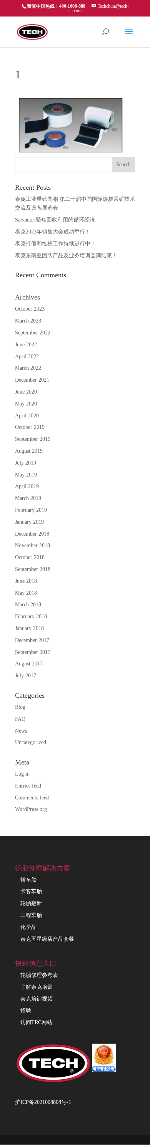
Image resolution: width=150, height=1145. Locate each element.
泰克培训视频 (36, 999)
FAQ (20, 719)
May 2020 (26, 404)
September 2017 (32, 652)
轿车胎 (28, 880)
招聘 (25, 1011)
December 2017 (32, 640)
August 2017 (29, 664)
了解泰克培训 (36, 987)
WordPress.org (31, 809)
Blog (20, 707)
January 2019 (29, 522)
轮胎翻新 (31, 903)
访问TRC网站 (36, 1022)
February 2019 (31, 510)
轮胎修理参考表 (39, 975)
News (21, 731)
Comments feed (32, 798)
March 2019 (28, 498)
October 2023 (30, 309)
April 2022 (27, 356)
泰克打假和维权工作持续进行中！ (55, 244)
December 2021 (32, 380)
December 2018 (32, 534)
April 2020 (27, 416)
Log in (22, 774)
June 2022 (26, 344)
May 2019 (26, 475)
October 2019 (30, 427)
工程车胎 (31, 915)
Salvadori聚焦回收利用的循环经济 (55, 220)
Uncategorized (30, 742)
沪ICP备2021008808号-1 (43, 1102)
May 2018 (26, 593)
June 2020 (26, 392)
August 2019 (29, 451)
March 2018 (28, 604)
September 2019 (32, 439)
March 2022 (28, 368)
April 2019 (27, 486)
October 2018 (30, 557)
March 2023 (28, 321)
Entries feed (28, 786)
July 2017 (25, 675)
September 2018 (32, 569)
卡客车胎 (31, 891)
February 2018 (31, 616)
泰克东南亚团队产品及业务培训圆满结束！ (66, 255)
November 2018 (32, 545)
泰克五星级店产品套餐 (47, 939)
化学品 (28, 927)
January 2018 (29, 628)
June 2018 (26, 581)
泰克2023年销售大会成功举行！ (52, 232)
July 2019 (25, 463)
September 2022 (32, 333)
